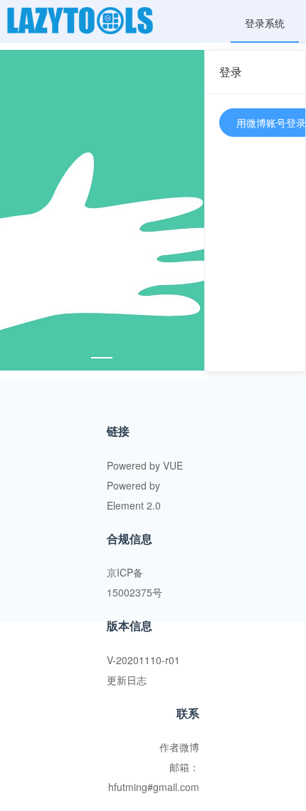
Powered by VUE (145, 465)
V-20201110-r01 (143, 660)
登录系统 (265, 23)
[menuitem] (265, 21)
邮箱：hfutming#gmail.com (153, 777)
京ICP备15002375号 (134, 582)
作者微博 (179, 747)
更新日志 (127, 680)
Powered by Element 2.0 (134, 495)
